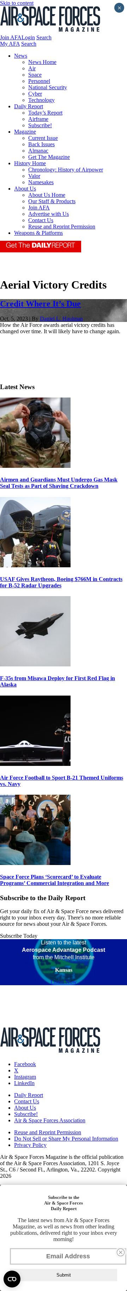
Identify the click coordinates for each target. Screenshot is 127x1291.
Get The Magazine (49, 157)
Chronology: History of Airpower (65, 170)
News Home (42, 62)
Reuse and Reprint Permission (61, 227)
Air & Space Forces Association (49, 1120)
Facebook (25, 1064)
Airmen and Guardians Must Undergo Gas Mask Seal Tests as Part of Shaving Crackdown (58, 483)
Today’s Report (45, 113)
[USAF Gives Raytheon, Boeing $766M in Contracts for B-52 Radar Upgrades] (35, 565)
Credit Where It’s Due (40, 303)
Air (32, 68)
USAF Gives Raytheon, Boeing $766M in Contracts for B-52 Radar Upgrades (61, 582)
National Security (47, 87)
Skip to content (17, 3)
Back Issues (41, 144)
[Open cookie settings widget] (12, 1279)
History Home (30, 163)
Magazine (25, 132)
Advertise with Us (48, 214)
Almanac (38, 151)
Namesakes (41, 182)
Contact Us (40, 220)
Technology (41, 100)
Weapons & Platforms (38, 233)
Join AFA (11, 37)
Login (28, 37)
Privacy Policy (30, 1145)
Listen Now (63, 982)
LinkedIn (24, 1083)
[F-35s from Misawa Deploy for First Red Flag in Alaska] (35, 664)
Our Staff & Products (51, 201)
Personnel (39, 81)
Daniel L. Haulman (61, 319)
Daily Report (28, 106)
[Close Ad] (120, 1252)
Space (35, 75)
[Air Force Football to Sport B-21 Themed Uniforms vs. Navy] (35, 764)
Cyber (35, 94)
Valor (34, 176)
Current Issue (43, 138)
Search (44, 37)
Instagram (25, 1077)
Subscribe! (40, 125)
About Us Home (46, 195)
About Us (25, 189)
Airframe (38, 119)
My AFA (10, 44)
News (20, 56)
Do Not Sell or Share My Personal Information (66, 1139)
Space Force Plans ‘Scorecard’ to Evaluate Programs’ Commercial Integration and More (54, 880)
